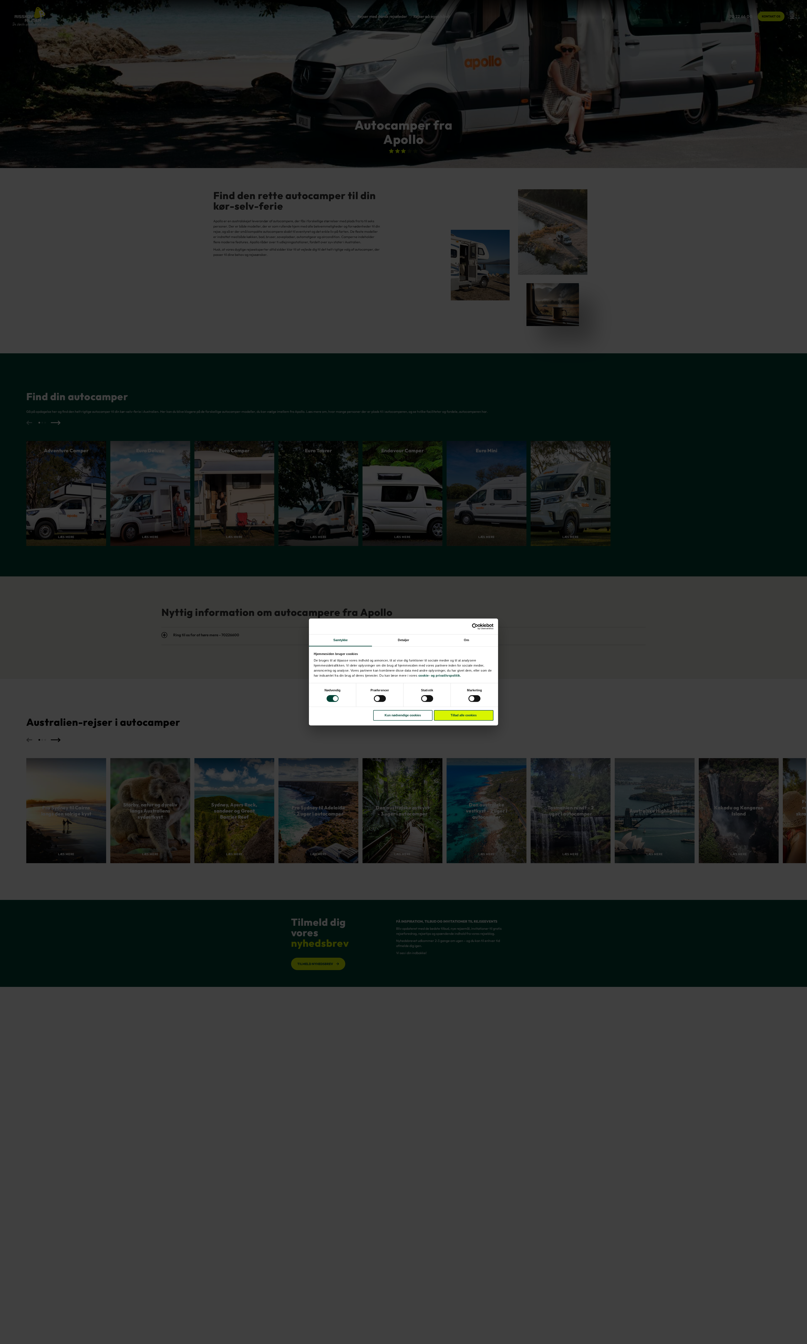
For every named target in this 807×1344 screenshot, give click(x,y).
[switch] (380, 699)
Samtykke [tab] (340, 640)
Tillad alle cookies (464, 715)
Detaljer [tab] (403, 640)
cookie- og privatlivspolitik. (439, 675)
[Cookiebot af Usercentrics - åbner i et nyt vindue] (475, 626)
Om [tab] (466, 640)
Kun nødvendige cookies (403, 715)
